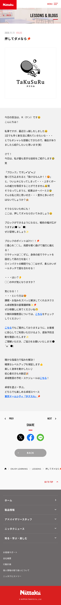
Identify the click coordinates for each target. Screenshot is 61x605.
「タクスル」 (30, 396)
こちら (38, 314)
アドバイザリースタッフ (18, 519)
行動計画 (7, 564)
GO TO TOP (48, 481)
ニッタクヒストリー (12, 576)
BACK (9, 15)
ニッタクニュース (14, 528)
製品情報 (10, 509)
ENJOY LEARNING (19, 468)
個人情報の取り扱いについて (16, 570)
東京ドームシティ (14, 396)
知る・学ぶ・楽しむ (16, 538)
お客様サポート (10, 552)
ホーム (8, 500)
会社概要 (7, 558)
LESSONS (36, 468)
